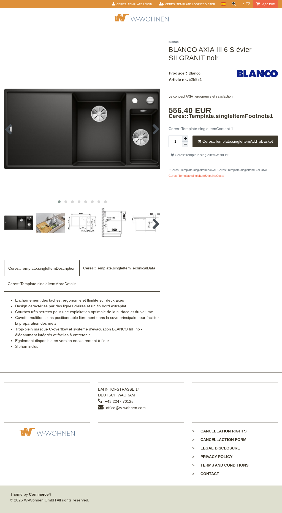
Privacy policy (216, 456)
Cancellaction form (223, 439)
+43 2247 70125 (119, 401)
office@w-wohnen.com (126, 408)
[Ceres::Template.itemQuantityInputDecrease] (185, 144)
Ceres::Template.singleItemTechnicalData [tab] (119, 268)
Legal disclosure (220, 448)
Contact (209, 473)
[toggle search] (234, 4)
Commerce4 (40, 494)
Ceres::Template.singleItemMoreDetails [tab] (42, 284)
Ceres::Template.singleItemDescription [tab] (41, 268)
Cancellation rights (223, 431)
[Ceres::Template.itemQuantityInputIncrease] (185, 139)
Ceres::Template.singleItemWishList (201, 155)
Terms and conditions (224, 465)
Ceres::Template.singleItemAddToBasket (237, 141)
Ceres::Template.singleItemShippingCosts (196, 175)
